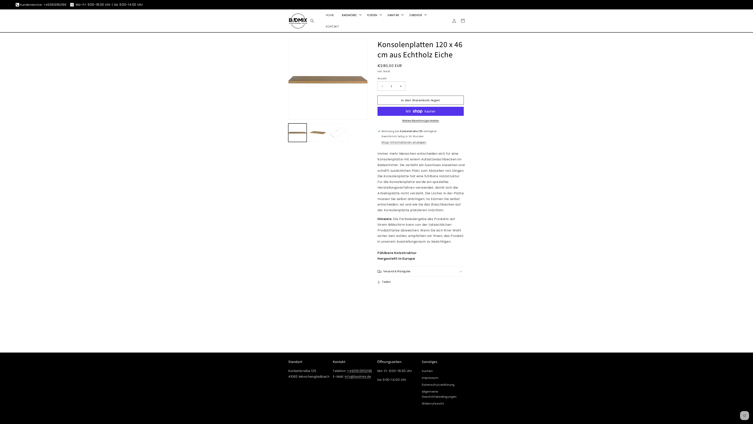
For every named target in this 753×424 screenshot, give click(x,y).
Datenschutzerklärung (438, 385)
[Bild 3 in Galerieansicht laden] (338, 132)
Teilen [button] (386, 282)
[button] (312, 20)
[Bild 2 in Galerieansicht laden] (318, 132)
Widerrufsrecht (433, 404)
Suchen (427, 371)
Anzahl (382, 78)
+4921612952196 (359, 371)
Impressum (430, 378)
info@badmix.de (358, 376)
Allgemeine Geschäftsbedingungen (439, 394)
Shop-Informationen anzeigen (403, 142)
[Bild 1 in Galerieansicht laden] (297, 132)
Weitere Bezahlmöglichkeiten (420, 120)
